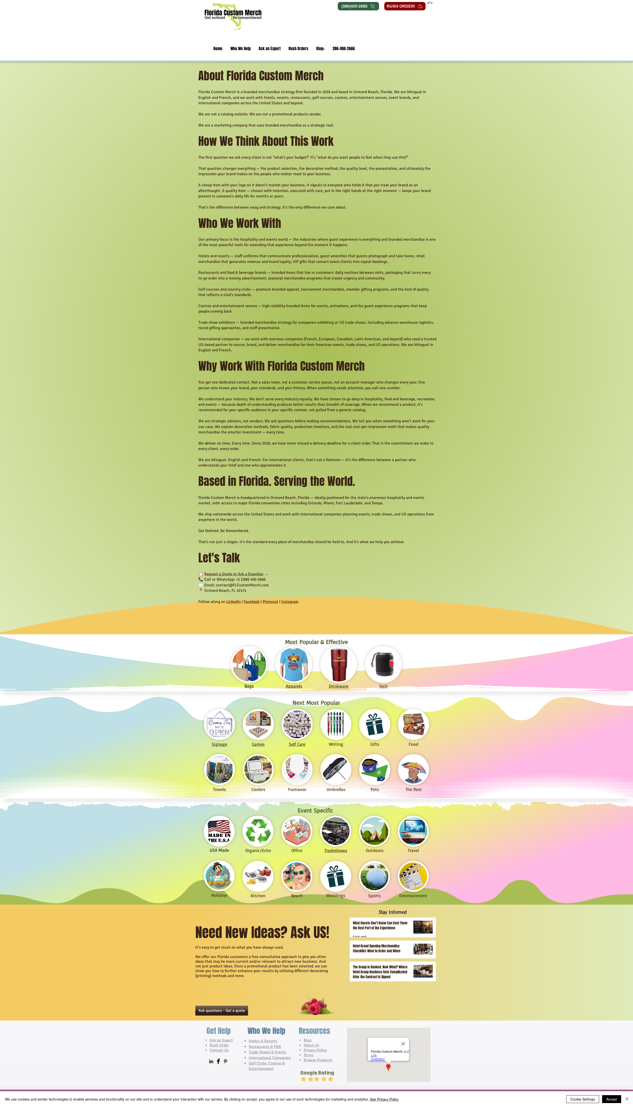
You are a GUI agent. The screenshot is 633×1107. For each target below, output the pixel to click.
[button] (240, 48)
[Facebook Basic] (218, 1061)
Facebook (252, 601)
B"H (430, 3)
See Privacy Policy (384, 1099)
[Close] (627, 1099)
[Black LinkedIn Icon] (211, 1061)
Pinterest (270, 601)
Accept (611, 1099)
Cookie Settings (582, 1099)
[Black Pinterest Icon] (225, 1061)
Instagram (289, 601)
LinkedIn (233, 601)
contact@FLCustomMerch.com (242, 585)
